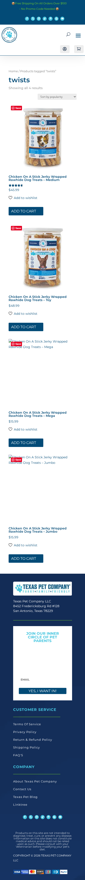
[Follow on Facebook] (27, 19)
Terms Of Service (27, 724)
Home (13, 71)
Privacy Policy (24, 732)
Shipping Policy (26, 747)
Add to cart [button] (23, 211)
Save (18, 108)
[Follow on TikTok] (45, 19)
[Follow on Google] (56, 19)
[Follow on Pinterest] (51, 19)
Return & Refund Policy (32, 739)
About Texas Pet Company (35, 781)
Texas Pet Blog (25, 797)
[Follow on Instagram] (39, 19)
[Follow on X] (33, 19)
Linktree (20, 804)
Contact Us (22, 789)
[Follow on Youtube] (62, 19)
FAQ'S (18, 755)
